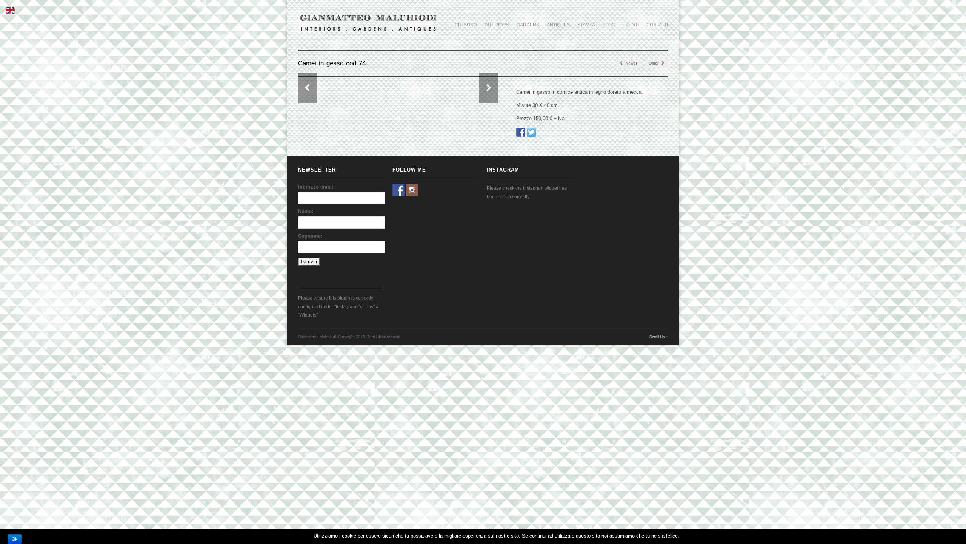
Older (654, 63)
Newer (630, 63)
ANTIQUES (558, 25)
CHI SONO (466, 25)
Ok (14, 539)
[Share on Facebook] (520, 132)
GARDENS (528, 25)
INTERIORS (497, 25)
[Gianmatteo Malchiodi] (368, 32)
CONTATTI (657, 25)
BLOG (609, 25)
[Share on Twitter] (531, 132)
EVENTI (631, 25)
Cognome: (310, 236)
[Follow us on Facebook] (398, 190)
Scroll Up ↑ (658, 337)
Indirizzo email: (316, 187)
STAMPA (586, 25)
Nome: (305, 211)
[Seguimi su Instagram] (412, 190)
